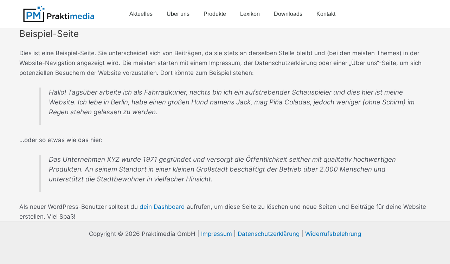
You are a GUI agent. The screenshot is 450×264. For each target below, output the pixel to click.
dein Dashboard (162, 206)
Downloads (288, 14)
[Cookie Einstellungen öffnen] (15, 254)
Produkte (215, 14)
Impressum (216, 233)
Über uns (178, 14)
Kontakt (325, 14)
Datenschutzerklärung (269, 233)
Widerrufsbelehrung (333, 233)
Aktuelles (141, 14)
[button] (424, 14)
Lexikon (250, 14)
